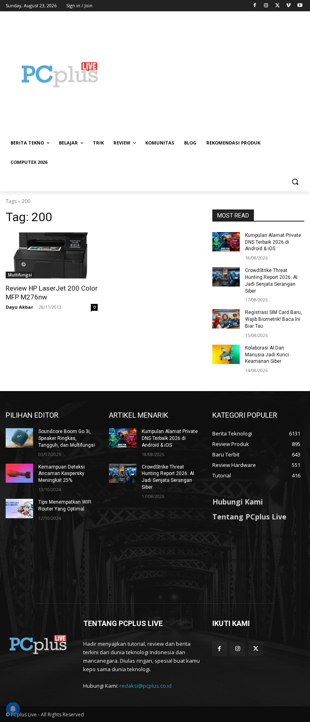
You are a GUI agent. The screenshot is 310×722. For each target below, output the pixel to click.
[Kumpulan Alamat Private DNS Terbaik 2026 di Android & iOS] (226, 241)
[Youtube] (299, 5)
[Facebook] (255, 5)
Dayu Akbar (19, 307)
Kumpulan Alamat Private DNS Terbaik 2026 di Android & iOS (273, 242)
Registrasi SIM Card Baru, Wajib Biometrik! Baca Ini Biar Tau (273, 319)
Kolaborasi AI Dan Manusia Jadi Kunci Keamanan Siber (267, 354)
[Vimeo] (288, 5)
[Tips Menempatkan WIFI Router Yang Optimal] (19, 508)
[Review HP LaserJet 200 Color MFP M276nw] (52, 255)
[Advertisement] (209, 74)
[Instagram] (266, 5)
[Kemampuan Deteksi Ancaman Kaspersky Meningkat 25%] (19, 473)
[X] (277, 5)
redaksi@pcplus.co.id (145, 685)
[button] (294, 181)
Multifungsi (20, 275)
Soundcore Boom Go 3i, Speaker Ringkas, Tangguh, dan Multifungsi (66, 438)
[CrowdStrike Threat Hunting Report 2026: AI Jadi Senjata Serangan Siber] (226, 277)
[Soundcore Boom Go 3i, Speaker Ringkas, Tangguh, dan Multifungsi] (19, 438)
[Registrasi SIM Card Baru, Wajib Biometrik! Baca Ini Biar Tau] (226, 319)
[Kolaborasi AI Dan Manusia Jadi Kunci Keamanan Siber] (226, 354)
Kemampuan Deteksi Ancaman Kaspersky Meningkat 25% (61, 473)
